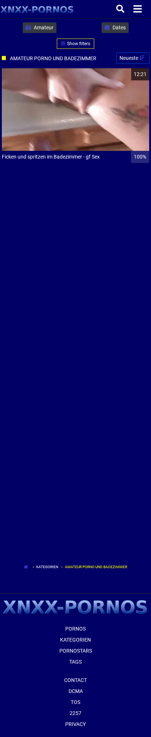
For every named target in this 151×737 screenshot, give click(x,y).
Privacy (75, 724)
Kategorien (47, 567)
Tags (75, 662)
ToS (75, 702)
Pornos (75, 629)
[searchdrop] (121, 9)
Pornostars (75, 651)
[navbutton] (138, 9)
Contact (75, 680)
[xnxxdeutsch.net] (37, 9)
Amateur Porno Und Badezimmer (96, 567)
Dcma (76, 691)
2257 (75, 713)
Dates (118, 27)
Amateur (43, 27)
